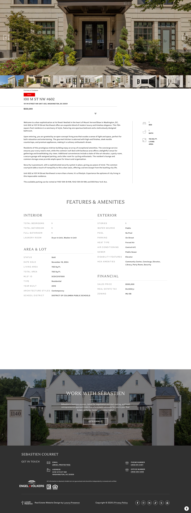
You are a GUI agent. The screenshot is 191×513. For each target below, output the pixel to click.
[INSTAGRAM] (143, 503)
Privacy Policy (121, 502)
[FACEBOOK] (137, 503)
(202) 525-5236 (137, 472)
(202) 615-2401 (137, 465)
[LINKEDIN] (149, 503)
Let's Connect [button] (95, 421)
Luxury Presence (72, 502)
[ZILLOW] (167, 503)
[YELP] (161, 503)
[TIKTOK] (155, 503)
